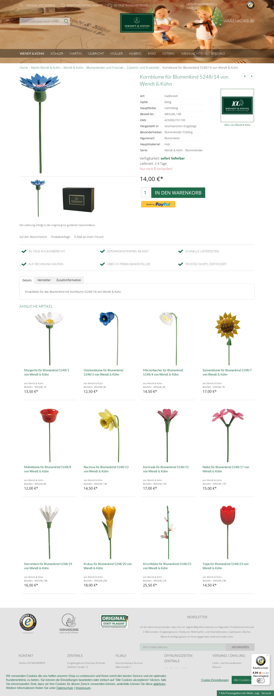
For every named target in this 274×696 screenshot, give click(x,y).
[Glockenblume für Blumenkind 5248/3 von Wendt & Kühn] (109, 338)
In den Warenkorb (178, 192)
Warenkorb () (239, 20)
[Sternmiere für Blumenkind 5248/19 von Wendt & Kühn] (49, 532)
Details (27, 280)
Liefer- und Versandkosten (227, 663)
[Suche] (66, 21)
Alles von (237, 125)
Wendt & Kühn (73, 67)
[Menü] (267, 656)
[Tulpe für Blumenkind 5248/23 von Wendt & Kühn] (228, 532)
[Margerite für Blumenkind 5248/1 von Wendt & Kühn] (49, 338)
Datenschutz (65, 688)
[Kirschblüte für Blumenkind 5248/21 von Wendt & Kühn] (168, 532)
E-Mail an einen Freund (88, 237)
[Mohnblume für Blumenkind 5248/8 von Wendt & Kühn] (49, 435)
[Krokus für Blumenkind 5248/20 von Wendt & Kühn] (109, 532)
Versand (266, 693)
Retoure (216, 667)
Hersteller (44, 280)
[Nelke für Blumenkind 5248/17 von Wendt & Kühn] (228, 435)
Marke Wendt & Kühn (45, 67)
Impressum (83, 688)
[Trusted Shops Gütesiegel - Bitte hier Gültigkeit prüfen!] (251, 5)
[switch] (261, 680)
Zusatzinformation (68, 280)
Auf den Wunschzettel (33, 237)
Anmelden (193, 8)
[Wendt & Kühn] (137, 26)
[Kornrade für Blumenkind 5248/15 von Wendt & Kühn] (168, 435)
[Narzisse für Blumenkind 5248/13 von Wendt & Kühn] (109, 435)
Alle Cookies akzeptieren (250, 680)
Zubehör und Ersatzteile (143, 67)
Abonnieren (240, 647)
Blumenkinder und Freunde (105, 67)
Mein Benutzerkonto (201, 4)
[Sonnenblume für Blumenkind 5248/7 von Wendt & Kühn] (228, 338)
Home (24, 67)
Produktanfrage (60, 237)
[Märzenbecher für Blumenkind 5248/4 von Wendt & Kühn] (168, 338)
